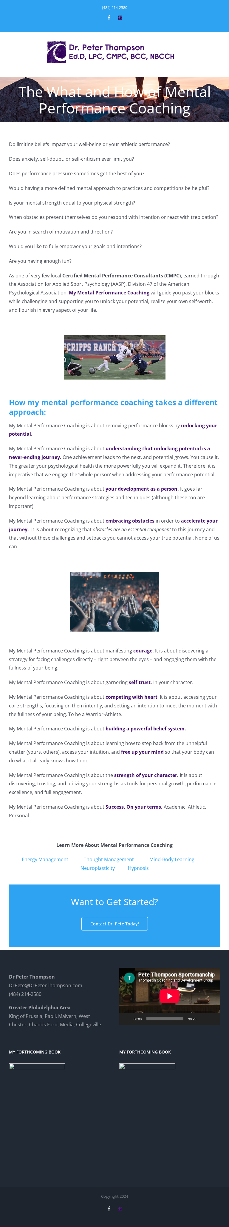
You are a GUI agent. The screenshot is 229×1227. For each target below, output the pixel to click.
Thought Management (109, 859)
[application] (169, 996)
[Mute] (203, 1019)
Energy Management (45, 859)
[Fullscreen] (212, 1019)
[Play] (127, 1019)
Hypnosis (138, 868)
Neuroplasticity (98, 868)
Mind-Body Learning (171, 859)
